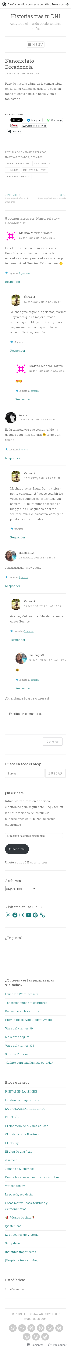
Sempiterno (13, 1243)
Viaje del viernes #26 (19, 1045)
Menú (37, 44)
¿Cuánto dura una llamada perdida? (29, 1062)
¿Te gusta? (14, 937)
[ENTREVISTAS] (31, 1328)
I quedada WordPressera (21, 994)
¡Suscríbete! (14, 793)
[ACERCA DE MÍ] (45, 1337)
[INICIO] (12, 1328)
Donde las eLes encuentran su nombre (32, 1177)
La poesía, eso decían (19, 1194)
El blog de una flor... (18, 1151)
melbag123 (26, 552)
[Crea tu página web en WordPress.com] (35, 4)
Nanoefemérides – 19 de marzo (16, 198)
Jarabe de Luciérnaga (19, 1169)
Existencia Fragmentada (22, 1100)
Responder (12, 281)
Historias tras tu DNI (35, 16)
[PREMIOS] (40, 1328)
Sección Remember (18, 1054)
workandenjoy (15, 1186)
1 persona (34, 390)
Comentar (53, 741)
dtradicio (11, 1160)
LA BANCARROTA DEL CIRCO (25, 1108)
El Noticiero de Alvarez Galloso (26, 1126)
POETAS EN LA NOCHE (21, 1091)
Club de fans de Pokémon (23, 1134)
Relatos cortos (18, 176)
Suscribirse (17, 849)
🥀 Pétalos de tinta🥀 (20, 1217)
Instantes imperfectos (20, 1252)
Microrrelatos (18, 163)
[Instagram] (22, 915)
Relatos (37, 157)
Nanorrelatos (36, 152)
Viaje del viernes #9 (19, 1028)
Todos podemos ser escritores (26, 1003)
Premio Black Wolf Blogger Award (28, 1020)
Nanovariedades (17, 157)
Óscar (34, 73)
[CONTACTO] (35, 1337)
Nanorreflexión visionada (52, 196)
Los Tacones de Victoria (21, 1234)
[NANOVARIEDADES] (49, 1328)
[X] (8, 915)
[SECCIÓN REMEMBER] (26, 1337)
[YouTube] (29, 915)
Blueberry (12, 1143)
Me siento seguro (17, 1037)
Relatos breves (35, 169)
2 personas (24, 273)
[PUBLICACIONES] (59, 1328)
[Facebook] (15, 915)
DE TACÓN (12, 1117)
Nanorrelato (44, 163)
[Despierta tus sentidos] (21, 1260)
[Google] (35, 915)
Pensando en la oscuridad (23, 1011)
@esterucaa (13, 1226)
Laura (23, 414)
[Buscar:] (25, 773)
